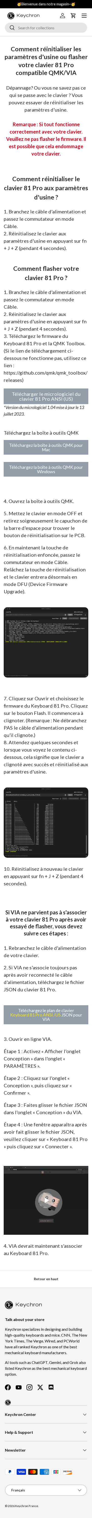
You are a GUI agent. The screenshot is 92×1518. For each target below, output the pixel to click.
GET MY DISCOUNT (20, 781)
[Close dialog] (89, 733)
